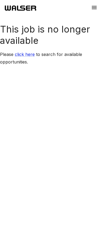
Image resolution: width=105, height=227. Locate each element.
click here (25, 54)
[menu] (94, 7)
